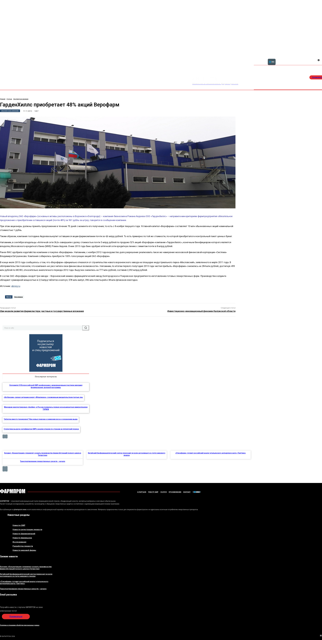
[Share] (318, 57)
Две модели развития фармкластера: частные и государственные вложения (42, 311)
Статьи (9, 99)
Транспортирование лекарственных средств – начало (42, 461)
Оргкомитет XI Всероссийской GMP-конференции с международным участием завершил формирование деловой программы (45, 386)
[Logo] (12, 491)
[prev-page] (4, 436)
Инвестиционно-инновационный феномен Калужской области (201, 311)
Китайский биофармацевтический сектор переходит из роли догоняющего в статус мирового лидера (126, 454)
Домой (2, 99)
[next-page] (6, 436)
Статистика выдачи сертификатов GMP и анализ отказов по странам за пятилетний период (41, 429)
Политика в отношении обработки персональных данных (19, 625)
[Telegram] (309, 635)
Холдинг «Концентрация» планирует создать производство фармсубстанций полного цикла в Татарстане (42, 454)
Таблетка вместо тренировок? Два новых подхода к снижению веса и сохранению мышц (40, 419)
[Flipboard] (315, 57)
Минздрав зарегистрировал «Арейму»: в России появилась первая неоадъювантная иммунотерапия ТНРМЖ (46, 408)
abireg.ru (15, 286)
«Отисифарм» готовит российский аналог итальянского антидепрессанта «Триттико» (210, 453)
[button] (307, 59)
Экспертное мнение (20, 99)
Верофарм (18, 297)
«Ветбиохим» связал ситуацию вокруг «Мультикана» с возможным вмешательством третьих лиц (43, 397)
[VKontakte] (315, 60)
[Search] (85, 327)
